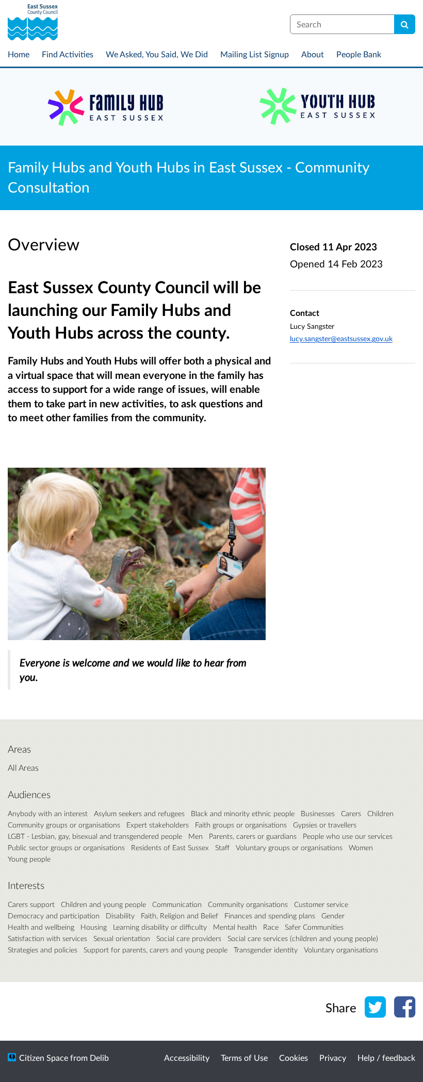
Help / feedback (386, 1057)
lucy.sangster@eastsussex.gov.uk (341, 338)
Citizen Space (43, 1057)
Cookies (293, 1057)
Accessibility (186, 1057)
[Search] (404, 24)
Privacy (332, 1057)
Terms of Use (244, 1057)
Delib (99, 1057)
